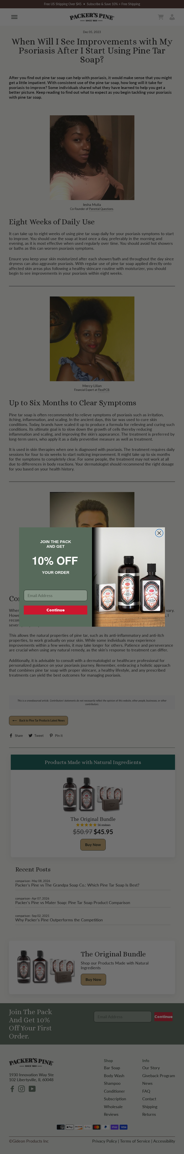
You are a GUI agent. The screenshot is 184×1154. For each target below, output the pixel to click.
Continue (55, 610)
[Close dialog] (159, 533)
